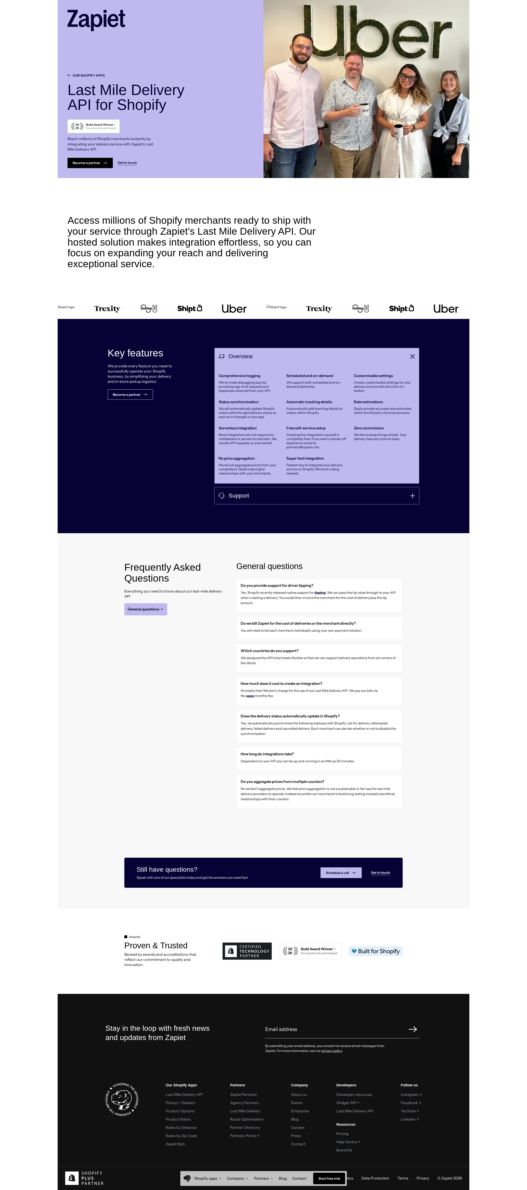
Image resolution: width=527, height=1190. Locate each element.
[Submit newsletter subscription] (412, 1029)
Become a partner (86, 163)
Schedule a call (337, 873)
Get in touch (380, 873)
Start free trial (329, 1178)
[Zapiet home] (187, 1178)
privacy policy (332, 1051)
